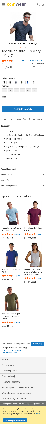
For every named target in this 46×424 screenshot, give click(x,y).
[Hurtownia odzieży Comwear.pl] (16, 4)
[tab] (23, 126)
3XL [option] (34, 90)
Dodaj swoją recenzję (35, 60)
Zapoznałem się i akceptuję (14, 350)
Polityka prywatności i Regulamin (17, 387)
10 (17, 322)
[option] (4, 82)
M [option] (10, 90)
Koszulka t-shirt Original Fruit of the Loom (11, 229)
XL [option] (22, 90)
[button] (21, 47)
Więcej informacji (8, 169)
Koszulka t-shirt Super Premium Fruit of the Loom (11, 316)
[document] (23, 415)
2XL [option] (28, 90)
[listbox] (23, 83)
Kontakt (6, 359)
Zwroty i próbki (9, 370)
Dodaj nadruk (7, 174)
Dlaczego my (8, 365)
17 (17, 234)
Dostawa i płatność (9, 185)
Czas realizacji (8, 376)
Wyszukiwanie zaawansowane (16, 393)
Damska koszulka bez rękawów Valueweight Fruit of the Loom (33, 272)
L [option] (16, 90)
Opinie (5, 180)
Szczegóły (5, 126)
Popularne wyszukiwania (14, 398)
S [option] (4, 90)
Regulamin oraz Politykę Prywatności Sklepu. (12, 351)
